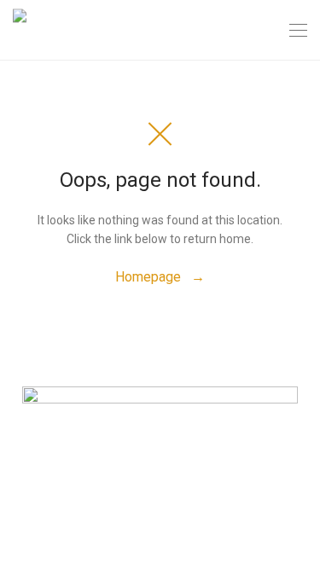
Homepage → (160, 277)
